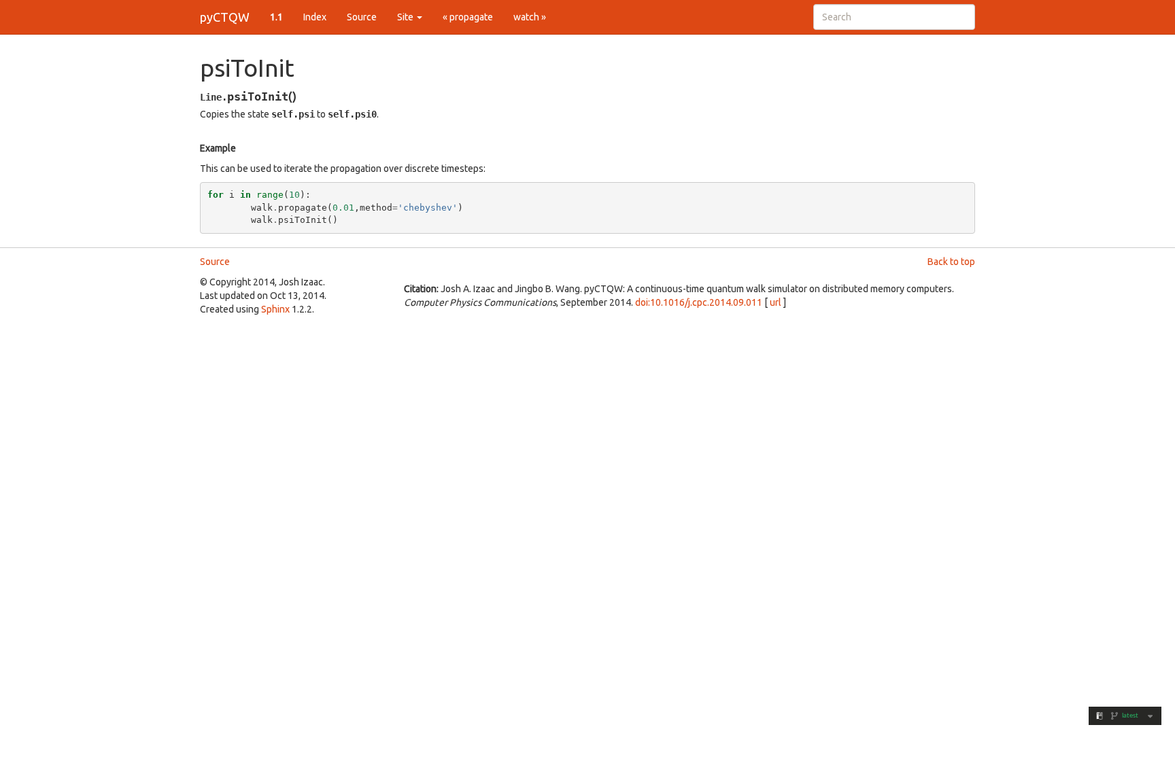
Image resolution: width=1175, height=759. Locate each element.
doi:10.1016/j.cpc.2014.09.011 (698, 302)
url (775, 302)
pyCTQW (225, 17)
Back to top (951, 261)
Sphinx (275, 309)
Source (362, 17)
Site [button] (406, 17)
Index (314, 17)
